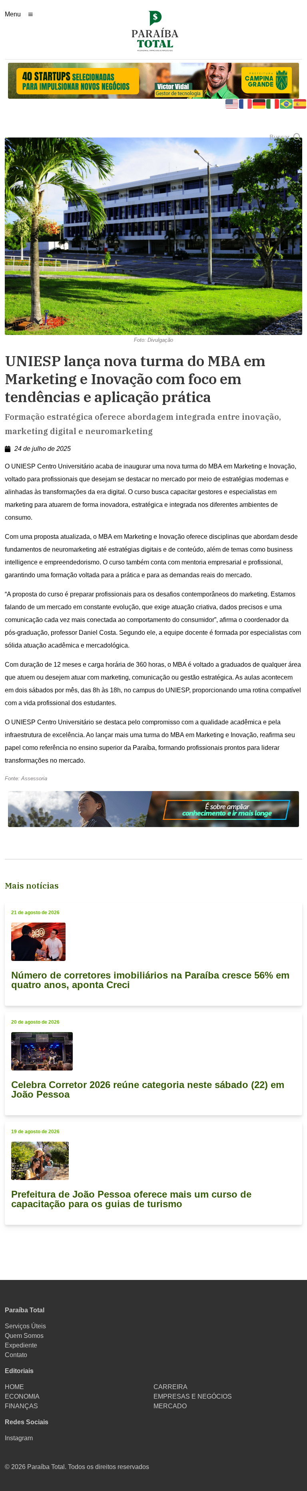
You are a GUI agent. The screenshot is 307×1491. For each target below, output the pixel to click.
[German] (259, 103)
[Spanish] (300, 103)
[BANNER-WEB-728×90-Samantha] (153, 808)
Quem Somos (24, 1335)
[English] (232, 103)
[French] (246, 103)
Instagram (19, 1438)
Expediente (21, 1345)
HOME (14, 1386)
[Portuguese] (286, 103)
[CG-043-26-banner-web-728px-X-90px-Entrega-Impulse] (153, 80)
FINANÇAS (21, 1406)
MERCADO (170, 1406)
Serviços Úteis (25, 1326)
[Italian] (273, 103)
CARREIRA (170, 1386)
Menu (13, 14)
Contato (16, 1354)
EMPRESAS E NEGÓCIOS (193, 1396)
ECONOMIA (22, 1396)
